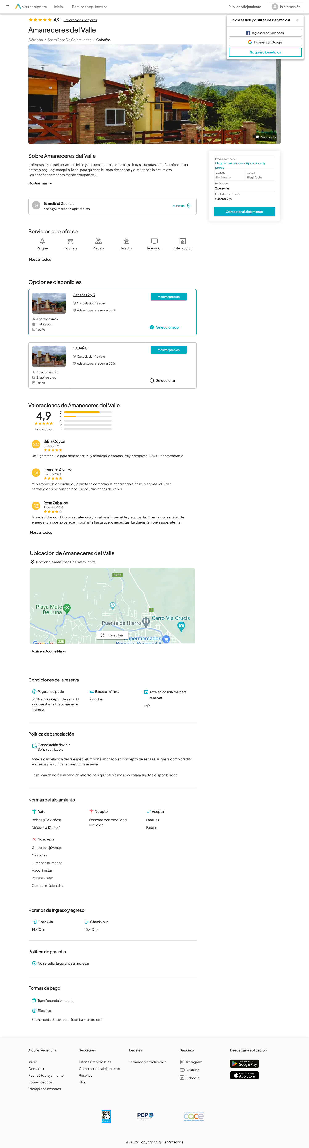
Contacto (36, 1068)
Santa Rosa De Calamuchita (69, 39)
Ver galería (268, 137)
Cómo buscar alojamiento (99, 1068)
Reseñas (85, 1075)
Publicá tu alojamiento (46, 1075)
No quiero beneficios (265, 52)
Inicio (32, 1062)
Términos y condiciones (148, 1062)
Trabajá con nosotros (44, 1089)
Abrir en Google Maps (49, 651)
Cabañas (103, 39)
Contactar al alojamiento (244, 211)
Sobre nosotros (40, 1082)
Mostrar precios (169, 296)
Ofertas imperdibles (95, 1062)
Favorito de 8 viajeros (80, 20)
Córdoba (35, 39)
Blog (82, 1082)
